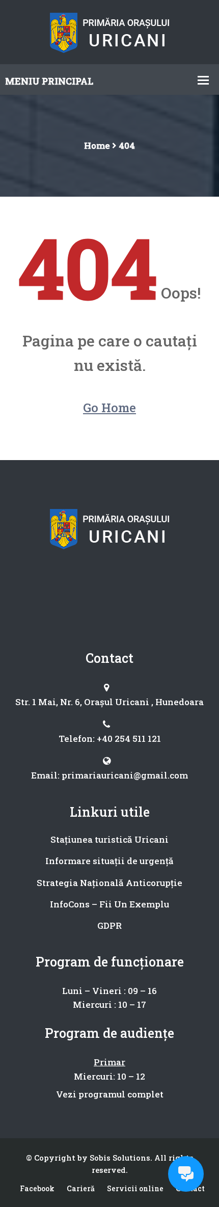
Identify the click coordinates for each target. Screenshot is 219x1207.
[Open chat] (186, 1174)
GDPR (109, 925)
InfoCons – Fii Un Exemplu (109, 904)
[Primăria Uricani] (109, 31)
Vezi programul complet (109, 1094)
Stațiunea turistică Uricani (109, 839)
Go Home (109, 407)
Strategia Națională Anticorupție (109, 883)
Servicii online (135, 1188)
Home (97, 145)
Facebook (37, 1188)
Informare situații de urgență (109, 861)
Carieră (81, 1188)
